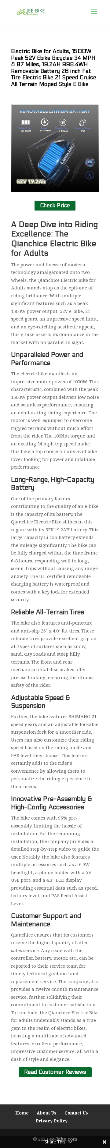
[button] (94, 15)
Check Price (55, 206)
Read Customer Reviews (55, 1072)
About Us (47, 1113)
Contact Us (76, 1113)
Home (22, 1113)
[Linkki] (30, 11)
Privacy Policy (52, 1121)
